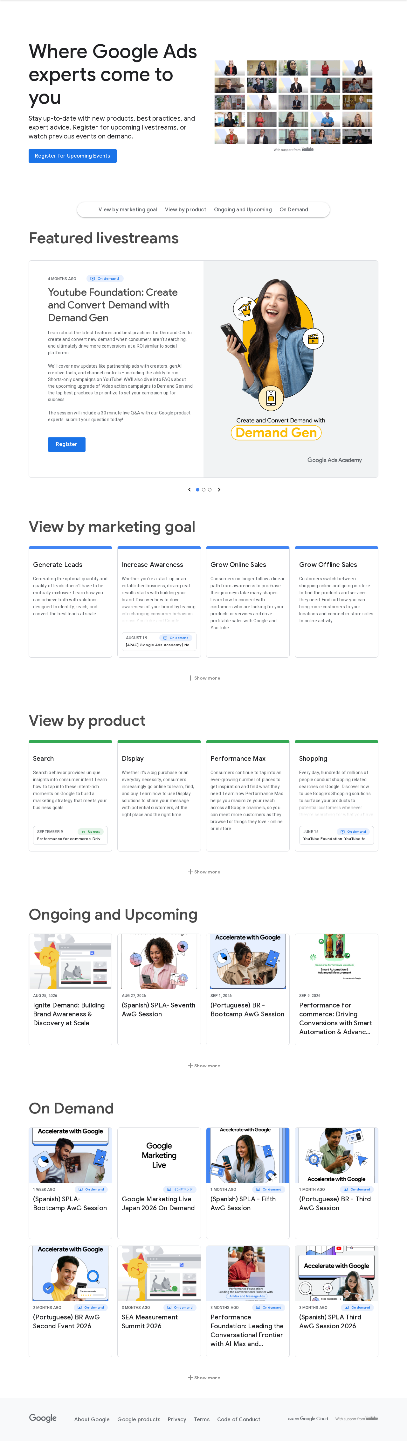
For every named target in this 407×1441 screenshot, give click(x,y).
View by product (185, 210)
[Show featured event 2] (203, 489)
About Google (92, 1419)
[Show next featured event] (218, 489)
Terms (202, 1419)
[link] (291, 369)
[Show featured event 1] (197, 489)
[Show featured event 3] (209, 489)
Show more (203, 678)
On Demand (293, 210)
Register (67, 444)
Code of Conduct (238, 1419)
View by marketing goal (128, 210)
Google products (138, 1419)
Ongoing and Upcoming (243, 210)
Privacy (177, 1419)
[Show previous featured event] (189, 489)
